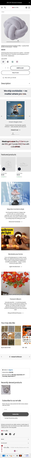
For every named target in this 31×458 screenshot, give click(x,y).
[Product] (8, 166)
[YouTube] (6, 436)
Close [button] (29, 3)
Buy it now (15, 74)
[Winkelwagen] (29, 9)
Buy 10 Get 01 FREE (5, 349)
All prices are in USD (24, 449)
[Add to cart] (3, 170)
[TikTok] (14, 436)
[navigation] (7, 42)
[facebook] (10, 436)
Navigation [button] (2, 9)
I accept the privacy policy (11, 420)
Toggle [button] (29, 85)
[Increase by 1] (8, 70)
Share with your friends (10, 79)
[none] (1, 358)
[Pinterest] (2, 436)
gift (21, 2)
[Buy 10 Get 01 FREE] (11, 337)
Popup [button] (5, 178)
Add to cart (20, 69)
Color (4, 60)
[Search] (5, 9)
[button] (1, 118)
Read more (11, 57)
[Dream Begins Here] (15, 113)
